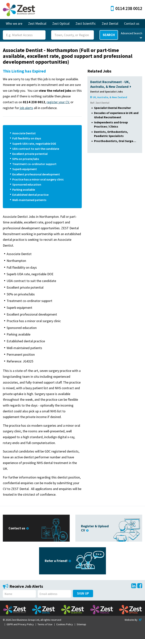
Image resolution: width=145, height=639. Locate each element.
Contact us (131, 23)
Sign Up (83, 593)
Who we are (14, 23)
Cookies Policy (64, 624)
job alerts (26, 108)
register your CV (58, 102)
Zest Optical (60, 23)
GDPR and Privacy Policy (20, 624)
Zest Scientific (86, 23)
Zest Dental (110, 23)
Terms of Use (45, 624)
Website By (133, 619)
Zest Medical (37, 23)
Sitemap (81, 624)
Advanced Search (131, 33)
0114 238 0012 (128, 8)
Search (109, 35)
